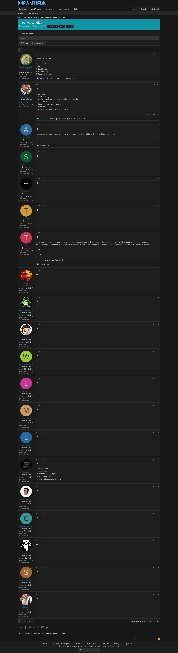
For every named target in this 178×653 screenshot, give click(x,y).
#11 (157, 352)
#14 (157, 432)
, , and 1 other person (62, 119)
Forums (22, 9)
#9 (158, 297)
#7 (158, 233)
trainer (62, 26)
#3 (158, 125)
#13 (157, 405)
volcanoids (70, 26)
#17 (157, 513)
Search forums (32, 13)
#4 (158, 152)
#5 (158, 179)
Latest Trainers (36, 9)
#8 (158, 271)
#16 (157, 486)
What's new (64, 9)
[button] (70, 9)
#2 (158, 85)
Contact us (123, 639)
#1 (158, 55)
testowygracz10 (26, 26)
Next (29, 50)
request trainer (53, 26)
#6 (158, 206)
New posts (21, 13)
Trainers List (51, 9)
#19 (157, 567)
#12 (157, 378)
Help (154, 639)
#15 (157, 459)
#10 (157, 324)
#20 (157, 594)
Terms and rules (134, 639)
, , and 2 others (57, 78)
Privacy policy (146, 639)
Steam (47, 64)
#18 (157, 541)
